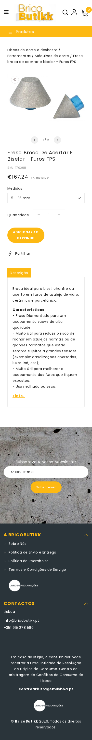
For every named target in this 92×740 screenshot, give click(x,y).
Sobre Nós (17, 543)
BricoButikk (26, 721)
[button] (6, 13)
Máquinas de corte (52, 55)
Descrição (19, 272)
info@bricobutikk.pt (21, 620)
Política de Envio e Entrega (32, 552)
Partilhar (22, 253)
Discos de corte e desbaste (32, 49)
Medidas (14, 188)
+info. (19, 395)
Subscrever (46, 487)
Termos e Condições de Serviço (37, 569)
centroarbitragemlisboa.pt (46, 689)
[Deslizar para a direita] (57, 140)
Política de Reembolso (29, 560)
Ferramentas (19, 55)
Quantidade (18, 215)
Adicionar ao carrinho (26, 235)
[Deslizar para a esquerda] (34, 140)
